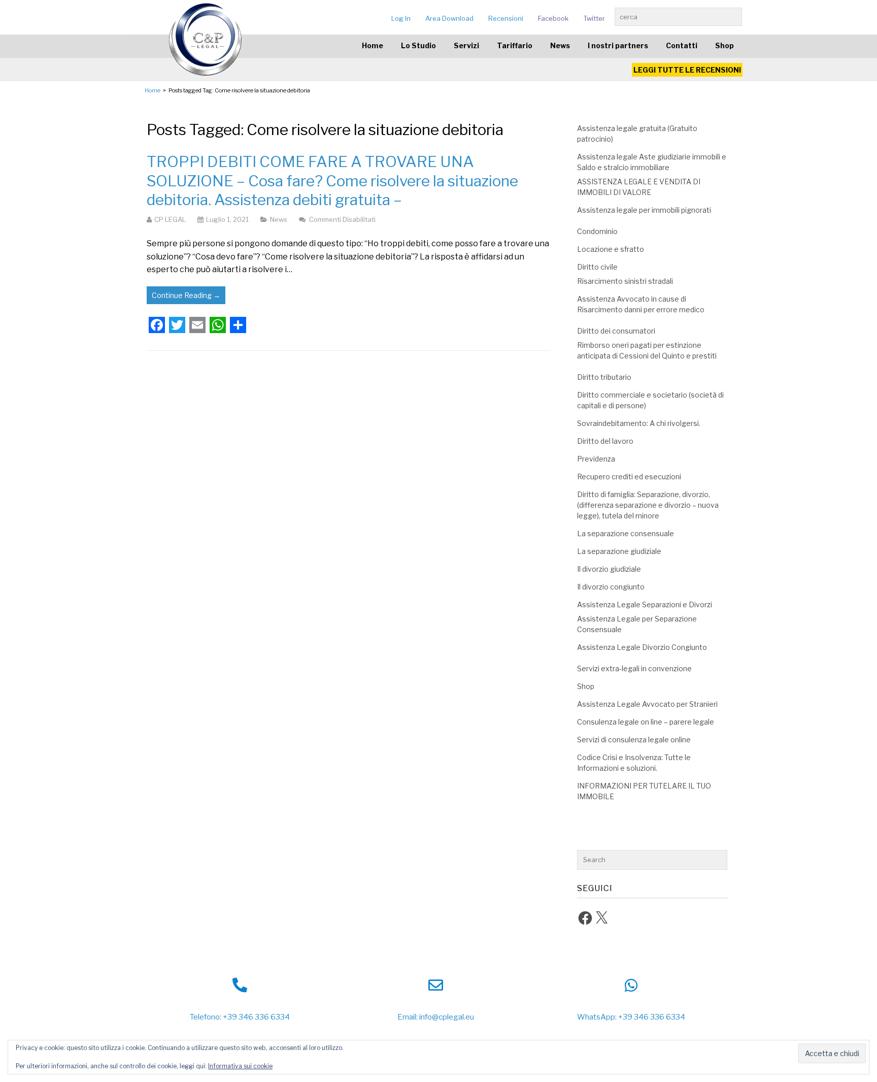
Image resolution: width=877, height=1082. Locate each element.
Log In (401, 18)
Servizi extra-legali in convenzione (634, 668)
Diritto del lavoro (605, 441)
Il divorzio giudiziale (609, 569)
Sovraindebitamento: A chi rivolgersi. (638, 423)
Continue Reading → (186, 295)
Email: (407, 1017)
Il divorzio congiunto (611, 586)
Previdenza (596, 458)
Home (372, 45)
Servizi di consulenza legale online (634, 739)
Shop (724, 45)
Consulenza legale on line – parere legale (645, 721)
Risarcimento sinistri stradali (625, 281)
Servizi (466, 45)
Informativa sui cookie (240, 1066)
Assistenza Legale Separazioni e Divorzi (644, 604)
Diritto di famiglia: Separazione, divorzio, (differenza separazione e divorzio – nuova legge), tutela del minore (648, 505)
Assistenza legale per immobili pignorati (644, 210)
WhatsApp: (597, 1017)
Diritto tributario (604, 377)
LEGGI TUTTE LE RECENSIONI (687, 69)
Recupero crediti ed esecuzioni (629, 476)
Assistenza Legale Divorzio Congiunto (642, 647)
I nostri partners (618, 45)
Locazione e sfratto (610, 249)
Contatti (681, 45)
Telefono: (205, 1017)
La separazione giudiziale (619, 551)
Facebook (553, 18)
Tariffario (514, 45)
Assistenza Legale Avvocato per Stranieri (647, 704)
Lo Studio (418, 45)
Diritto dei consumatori (616, 330)
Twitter (594, 18)
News (560, 45)
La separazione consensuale (625, 533)
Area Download (449, 18)
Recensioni (505, 18)
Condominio (597, 231)
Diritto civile (597, 267)
